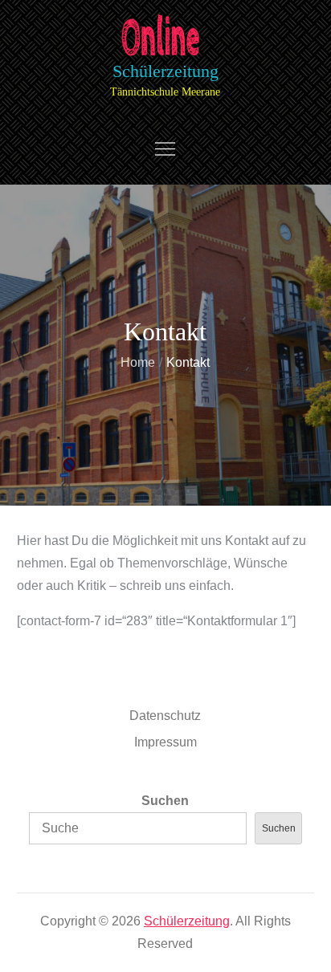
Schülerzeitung (165, 71)
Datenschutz (165, 715)
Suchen (165, 800)
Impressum (165, 742)
